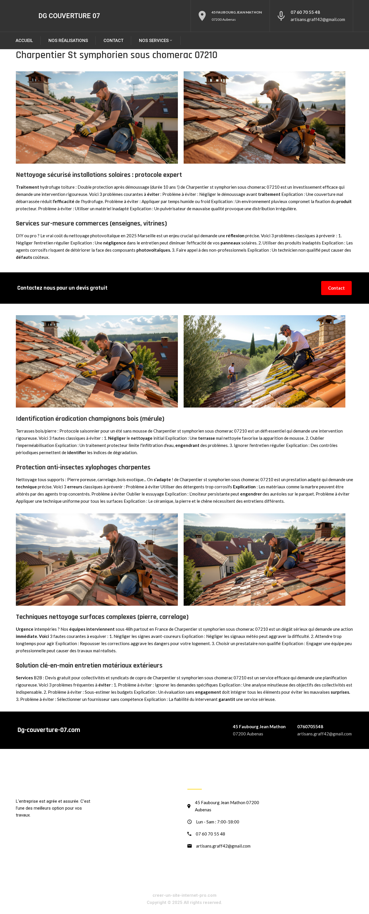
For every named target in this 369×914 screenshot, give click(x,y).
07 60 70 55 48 (305, 12)
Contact (113, 40)
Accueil (24, 40)
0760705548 (310, 726)
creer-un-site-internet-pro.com (184, 895)
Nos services (154, 40)
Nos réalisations (68, 40)
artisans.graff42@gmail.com (318, 19)
